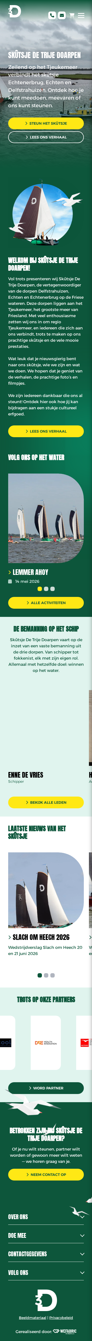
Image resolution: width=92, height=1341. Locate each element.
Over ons (18, 1217)
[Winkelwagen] (72, 15)
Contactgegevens (27, 1254)
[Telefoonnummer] (52, 15)
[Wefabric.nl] (64, 1331)
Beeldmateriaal (32, 1317)
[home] (14, 11)
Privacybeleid (61, 1317)
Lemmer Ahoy (30, 572)
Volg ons (18, 1272)
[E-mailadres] (62, 15)
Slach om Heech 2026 (41, 937)
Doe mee (17, 1235)
